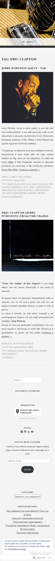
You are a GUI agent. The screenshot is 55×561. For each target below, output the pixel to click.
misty (9, 193)
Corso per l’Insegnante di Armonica (27, 518)
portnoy (32, 193)
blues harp (19, 184)
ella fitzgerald (40, 184)
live (4, 193)
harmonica (16, 187)
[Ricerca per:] (27, 380)
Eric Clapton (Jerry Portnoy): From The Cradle (25, 214)
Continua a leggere (29, 169)
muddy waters (20, 193)
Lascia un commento (12, 196)
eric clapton (31, 350)
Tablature (19, 180)
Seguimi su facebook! (27, 391)
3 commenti (7, 357)
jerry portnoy (43, 187)
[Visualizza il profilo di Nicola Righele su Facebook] (22, 431)
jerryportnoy (42, 190)
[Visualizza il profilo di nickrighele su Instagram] (25, 431)
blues (10, 184)
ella (28, 184)
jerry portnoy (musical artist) (18, 190)
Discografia (20, 347)
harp (25, 187)
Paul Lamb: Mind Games (27, 532)
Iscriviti (27, 469)
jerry (32, 187)
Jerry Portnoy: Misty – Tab (24, 68)
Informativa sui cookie (17, 549)
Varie (30, 347)
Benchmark (32, 418)
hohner (43, 350)
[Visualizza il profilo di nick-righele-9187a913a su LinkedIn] (29, 431)
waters (41, 193)
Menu (30, 42)
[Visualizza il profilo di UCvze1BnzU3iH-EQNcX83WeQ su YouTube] (32, 431)
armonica (12, 350)
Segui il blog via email (27, 442)
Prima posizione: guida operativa (27, 521)
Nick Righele (25, 176)
